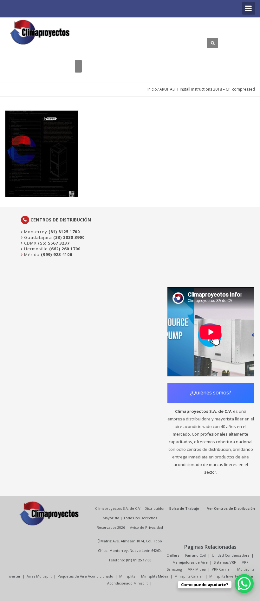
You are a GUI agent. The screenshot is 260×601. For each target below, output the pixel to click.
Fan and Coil (195, 555)
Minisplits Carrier (188, 576)
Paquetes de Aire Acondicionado (85, 576)
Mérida (31, 254)
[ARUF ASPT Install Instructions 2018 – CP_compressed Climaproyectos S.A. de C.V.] (40, 32)
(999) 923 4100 (56, 254)
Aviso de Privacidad (146, 527)
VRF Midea (197, 569)
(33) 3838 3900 (69, 237)
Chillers (172, 555)
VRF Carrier (221, 569)
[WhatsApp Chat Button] (244, 583)
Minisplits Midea (154, 576)
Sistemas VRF (225, 562)
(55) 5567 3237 (53, 243)
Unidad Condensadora (231, 555)
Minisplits (127, 576)
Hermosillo (35, 249)
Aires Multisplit (39, 576)
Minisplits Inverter (224, 576)
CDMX (30, 243)
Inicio (152, 89)
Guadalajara (37, 237)
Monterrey (35, 231)
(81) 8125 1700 (64, 231)
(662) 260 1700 (65, 249)
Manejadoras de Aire (190, 562)
